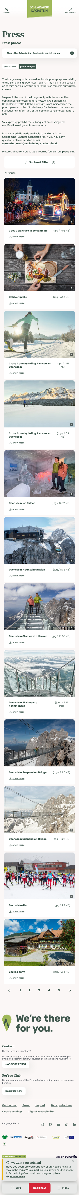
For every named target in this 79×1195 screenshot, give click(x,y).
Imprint (40, 1105)
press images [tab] (27, 66)
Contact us (9, 1105)
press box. (68, 151)
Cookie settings (12, 1111)
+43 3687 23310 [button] (15, 1064)
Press (26, 1105)
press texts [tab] (10, 66)
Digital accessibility (41, 1111)
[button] (71, 222)
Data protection (61, 1105)
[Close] (73, 1161)
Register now (13, 1091)
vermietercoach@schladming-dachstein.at (29, 143)
